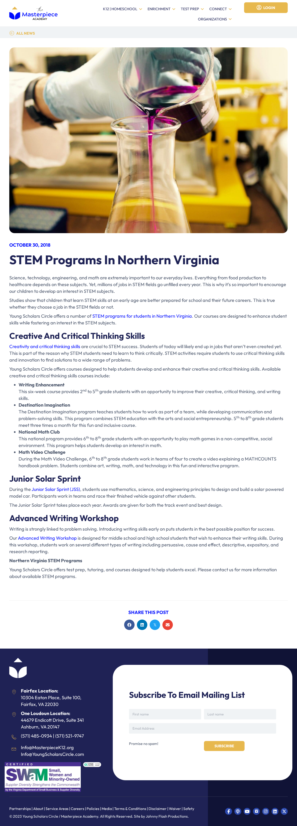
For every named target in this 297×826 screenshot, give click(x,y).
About (38, 808)
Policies (93, 808)
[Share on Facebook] (129, 625)
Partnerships (20, 808)
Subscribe (224, 746)
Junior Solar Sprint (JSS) (56, 489)
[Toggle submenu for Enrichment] (174, 9)
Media (107, 808)
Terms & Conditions (130, 808)
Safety (188, 808)
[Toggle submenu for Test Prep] (202, 9)
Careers (77, 808)
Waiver (175, 808)
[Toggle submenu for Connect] (230, 9)
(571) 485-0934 (36, 736)
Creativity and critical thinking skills (44, 346)
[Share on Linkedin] (142, 625)
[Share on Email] (167, 625)
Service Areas (56, 808)
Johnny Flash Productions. (167, 816)
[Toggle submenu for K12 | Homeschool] (140, 9)
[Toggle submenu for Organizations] (230, 19)
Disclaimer (157, 808)
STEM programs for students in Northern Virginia (142, 316)
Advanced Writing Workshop (47, 538)
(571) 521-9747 (69, 736)
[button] (228, 811)
